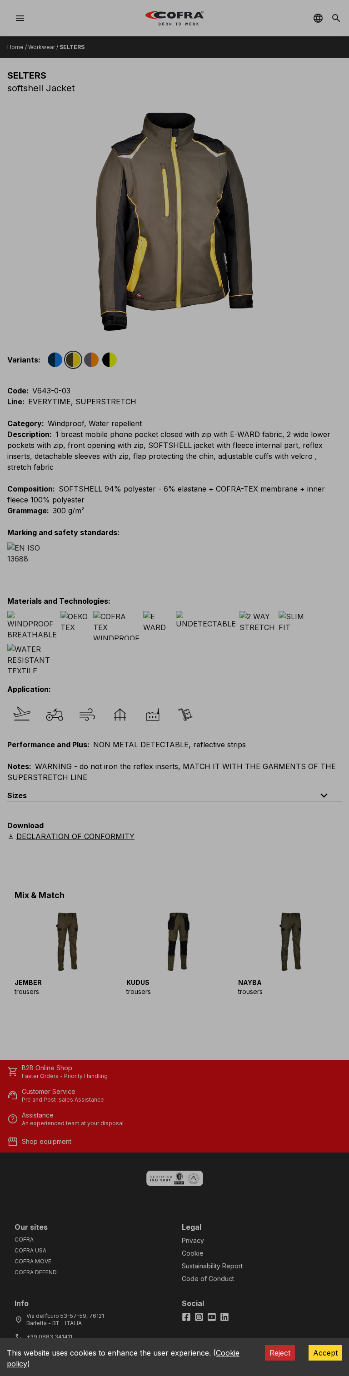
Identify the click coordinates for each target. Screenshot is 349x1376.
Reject (279, 1352)
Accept (325, 1352)
